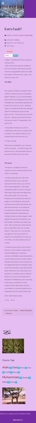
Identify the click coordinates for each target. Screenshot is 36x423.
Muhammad (10, 377)
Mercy (15, 372)
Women (16, 40)
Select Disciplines (26, 35)
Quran (25, 377)
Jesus (29, 368)
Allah (5, 367)
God (14, 367)
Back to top (17, 420)
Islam (22, 368)
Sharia (12, 382)
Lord (7, 372)
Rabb (4, 382)
